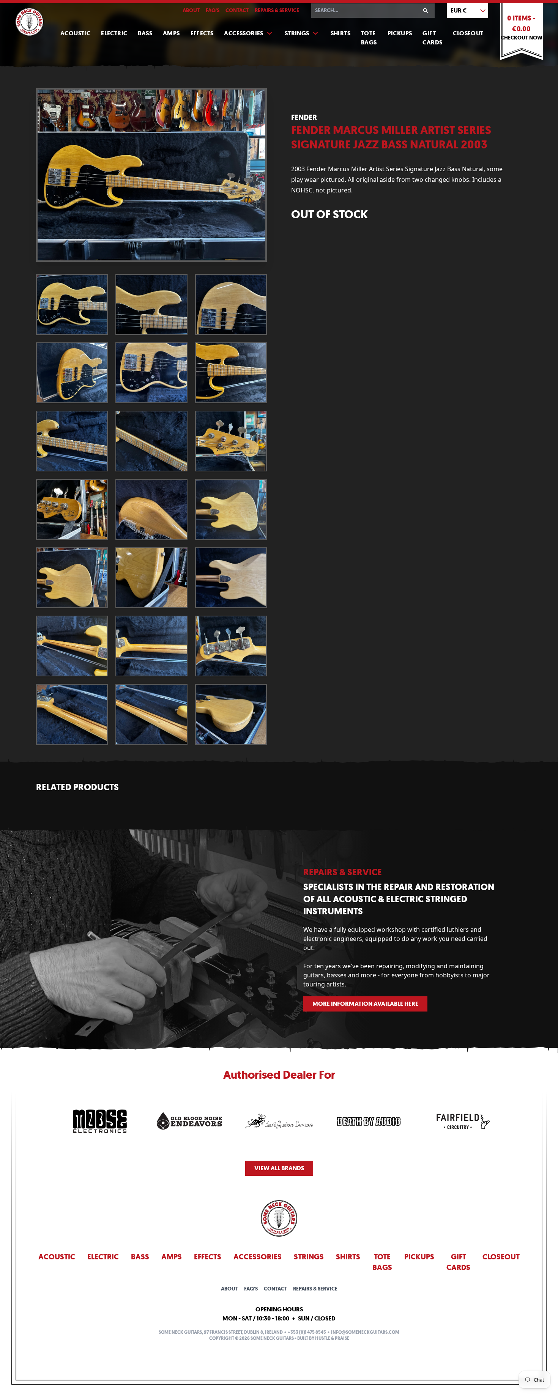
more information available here (365, 1004)
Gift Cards (432, 37)
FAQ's (212, 10)
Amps (171, 33)
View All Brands (279, 1168)
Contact (237, 10)
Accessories (243, 33)
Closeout (468, 33)
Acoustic (75, 33)
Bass (145, 33)
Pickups (400, 33)
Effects (202, 33)
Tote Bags (369, 37)
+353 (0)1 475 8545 (307, 1332)
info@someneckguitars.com (365, 1332)
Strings (297, 33)
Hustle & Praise (332, 1338)
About (191, 10)
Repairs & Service (277, 10)
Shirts (340, 33)
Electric (114, 33)
